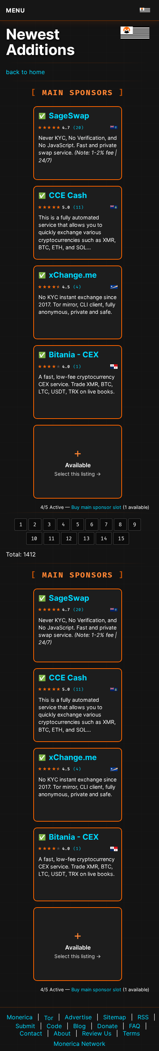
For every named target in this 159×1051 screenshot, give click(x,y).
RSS (143, 1017)
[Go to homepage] (145, 10)
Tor (48, 1017)
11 (51, 538)
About (62, 1033)
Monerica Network (79, 1043)
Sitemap (114, 1017)
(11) (78, 207)
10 (34, 538)
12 (69, 538)
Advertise (78, 1017)
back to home (25, 72)
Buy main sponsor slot (97, 507)
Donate (107, 1026)
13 (86, 538)
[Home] (135, 33)
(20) (78, 127)
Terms (131, 1033)
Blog (79, 1026)
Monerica (20, 1017)
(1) (77, 366)
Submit (25, 1026)
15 (121, 538)
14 (104, 538)
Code (54, 1026)
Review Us (96, 1033)
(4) (77, 287)
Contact (31, 1033)
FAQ (134, 1026)
